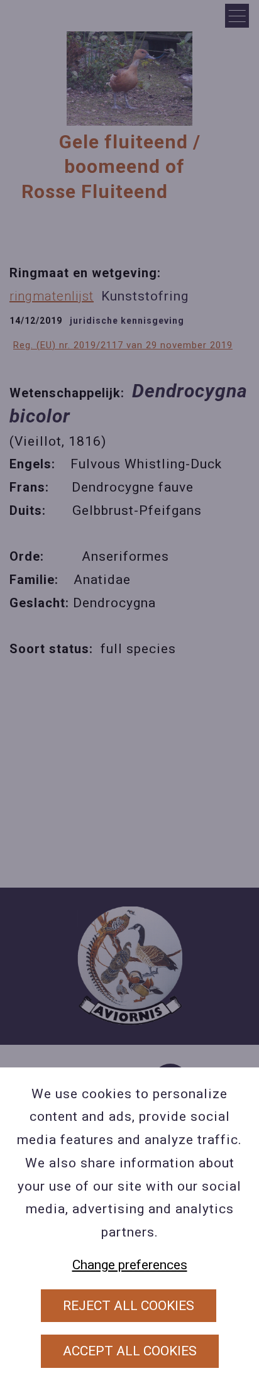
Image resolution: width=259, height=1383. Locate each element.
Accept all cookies (130, 1350)
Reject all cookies (128, 1305)
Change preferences (129, 1264)
